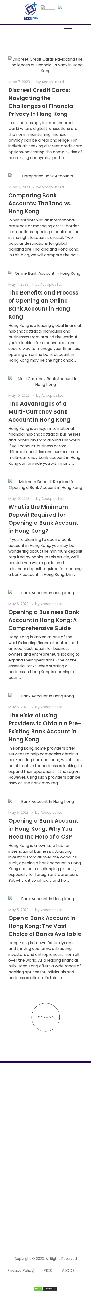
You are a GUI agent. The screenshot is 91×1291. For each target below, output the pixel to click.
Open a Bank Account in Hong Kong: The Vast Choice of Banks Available (44, 926)
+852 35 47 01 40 (19, 1214)
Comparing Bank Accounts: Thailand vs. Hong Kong (40, 203)
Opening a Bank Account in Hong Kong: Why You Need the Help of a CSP (43, 829)
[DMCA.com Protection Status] (45, 1288)
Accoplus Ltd (53, 81)
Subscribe (72, 1231)
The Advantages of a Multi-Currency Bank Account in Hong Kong (39, 412)
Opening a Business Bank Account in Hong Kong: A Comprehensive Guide (43, 620)
